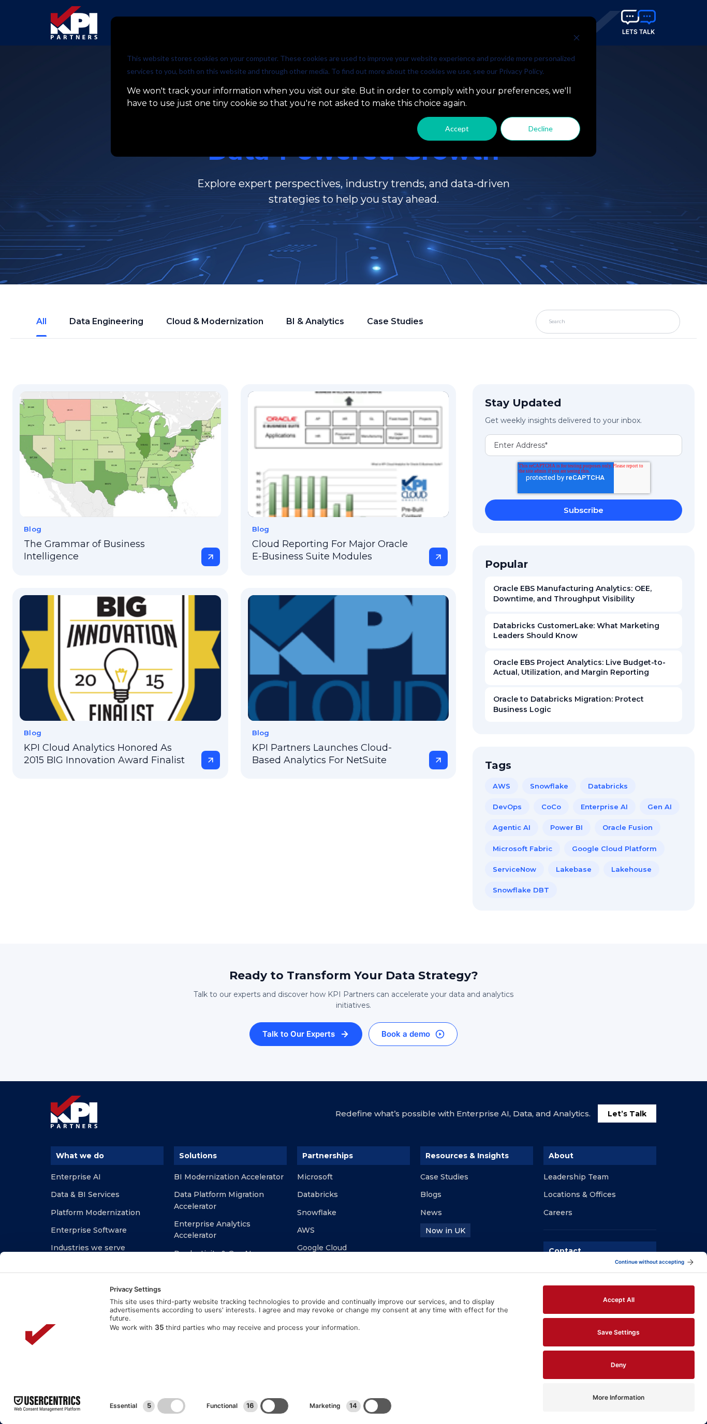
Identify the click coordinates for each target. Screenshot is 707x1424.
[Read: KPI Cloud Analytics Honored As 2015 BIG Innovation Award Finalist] (120, 658)
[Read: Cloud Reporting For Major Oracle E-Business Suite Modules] (348, 454)
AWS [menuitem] (306, 1230)
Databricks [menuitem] (317, 1194)
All (41, 321)
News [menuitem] (431, 1212)
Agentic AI (512, 827)
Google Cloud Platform (614, 848)
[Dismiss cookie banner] (576, 39)
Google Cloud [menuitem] (322, 1247)
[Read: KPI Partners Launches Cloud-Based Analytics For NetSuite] (348, 658)
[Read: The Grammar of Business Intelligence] (120, 454)
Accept (457, 128)
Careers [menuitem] (557, 1212)
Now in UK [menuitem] (445, 1230)
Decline (540, 128)
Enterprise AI (604, 806)
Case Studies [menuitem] (444, 1176)
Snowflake (549, 786)
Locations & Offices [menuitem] (579, 1194)
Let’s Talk (627, 1113)
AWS (501, 786)
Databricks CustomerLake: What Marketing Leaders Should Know (576, 631)
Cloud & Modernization (214, 321)
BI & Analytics (315, 321)
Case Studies (395, 321)
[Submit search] (648, 321)
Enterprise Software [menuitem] (89, 1230)
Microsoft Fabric (522, 848)
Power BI (566, 827)
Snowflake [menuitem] (316, 1212)
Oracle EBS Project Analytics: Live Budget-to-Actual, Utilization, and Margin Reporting (579, 667)
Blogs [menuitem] (430, 1194)
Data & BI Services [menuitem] (85, 1194)
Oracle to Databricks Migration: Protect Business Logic (568, 704)
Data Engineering (106, 321)
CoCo (551, 806)
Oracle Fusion (627, 827)
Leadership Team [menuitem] (576, 1176)
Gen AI (659, 806)
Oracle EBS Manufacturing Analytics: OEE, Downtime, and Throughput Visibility (572, 593)
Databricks (608, 786)
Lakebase (574, 869)
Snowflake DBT (521, 890)
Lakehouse (631, 869)
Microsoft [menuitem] (315, 1176)
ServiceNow (514, 869)
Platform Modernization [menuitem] (95, 1212)
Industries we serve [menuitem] (88, 1247)
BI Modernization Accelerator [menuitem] (229, 1176)
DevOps (507, 806)
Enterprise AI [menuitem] (76, 1176)
